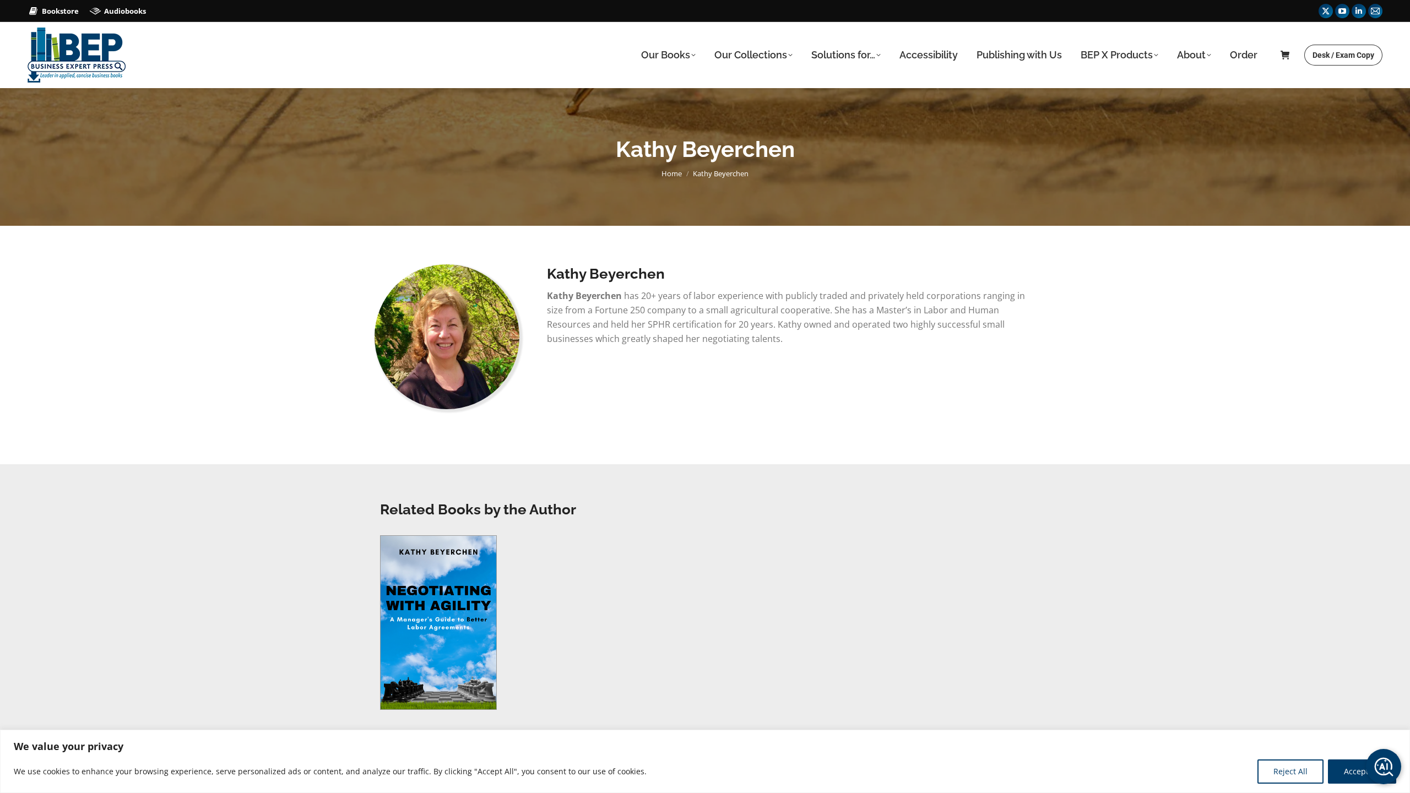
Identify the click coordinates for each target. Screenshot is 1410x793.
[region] (705, 761)
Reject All (1290, 771)
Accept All (1362, 771)
